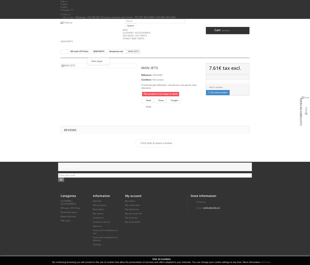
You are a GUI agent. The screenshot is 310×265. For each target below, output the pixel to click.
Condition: (146, 80)
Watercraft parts (68, 216)
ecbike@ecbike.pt (211, 208)
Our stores (98, 213)
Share (161, 100)
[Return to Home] (64, 52)
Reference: (146, 75)
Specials (97, 201)
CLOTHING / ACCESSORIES (136, 33)
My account (133, 196)
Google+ (174, 100)
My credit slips (132, 205)
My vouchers (131, 218)
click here (266, 262)
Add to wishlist (216, 87)
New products (100, 205)
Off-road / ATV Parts (70, 208)
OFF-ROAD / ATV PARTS (135, 36)
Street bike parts (69, 212)
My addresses (132, 209)
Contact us (66, 14)
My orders (130, 201)
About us (97, 226)
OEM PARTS (67, 41)
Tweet (148, 100)
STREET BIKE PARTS (133, 38)
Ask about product (218, 92)
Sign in (64, 1)
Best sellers (98, 209)
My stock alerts (132, 222)
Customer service (101, 222)
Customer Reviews (301, 112)
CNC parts (66, 221)
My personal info (133, 213)
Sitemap (97, 244)
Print (148, 107)
